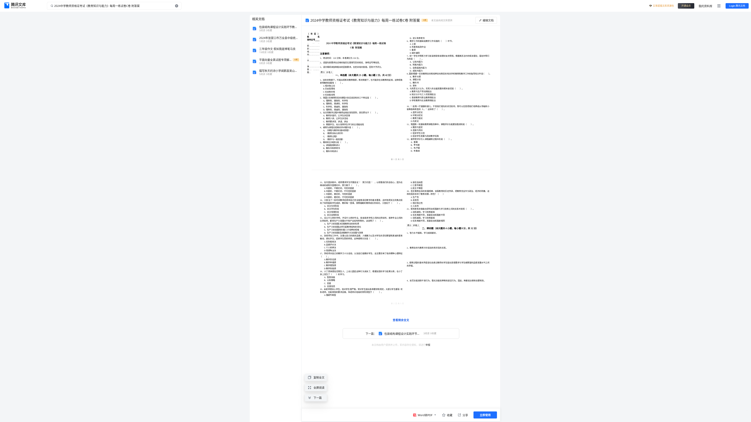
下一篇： (401, 333)
